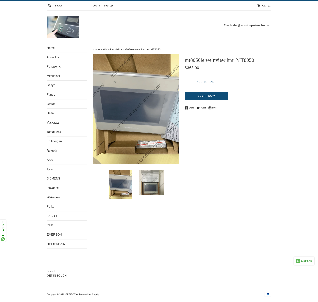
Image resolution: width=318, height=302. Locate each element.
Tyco (50, 169)
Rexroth (52, 150)
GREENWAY (72, 294)
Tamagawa (54, 131)
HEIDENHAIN (56, 244)
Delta (50, 113)
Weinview (53, 197)
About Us (53, 57)
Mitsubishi (53, 75)
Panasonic (54, 66)
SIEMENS (53, 178)
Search (51, 271)
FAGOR (52, 216)
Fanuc (51, 94)
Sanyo (51, 85)
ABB (50, 159)
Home (51, 47)
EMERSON (54, 234)
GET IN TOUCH (57, 275)
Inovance (53, 187)
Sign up (108, 5)
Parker (51, 206)
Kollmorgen (54, 141)
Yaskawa (53, 122)
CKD (50, 225)
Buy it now (206, 95)
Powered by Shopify (89, 294)
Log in (96, 5)
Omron (51, 104)
